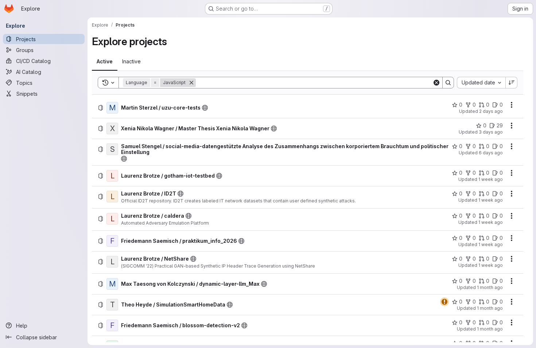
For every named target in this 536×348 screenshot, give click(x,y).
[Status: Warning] (444, 301)
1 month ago (490, 287)
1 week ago (490, 179)
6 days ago (491, 152)
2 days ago (491, 111)
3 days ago (491, 132)
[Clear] (436, 82)
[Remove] (191, 82)
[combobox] (481, 82)
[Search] (448, 82)
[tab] (104, 61)
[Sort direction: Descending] (511, 82)
